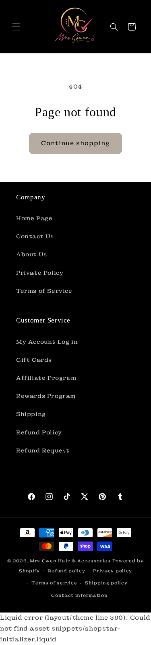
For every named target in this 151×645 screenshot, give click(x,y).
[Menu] (16, 27)
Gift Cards (34, 359)
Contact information (79, 595)
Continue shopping (75, 143)
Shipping (31, 414)
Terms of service (54, 583)
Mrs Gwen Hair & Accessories (70, 561)
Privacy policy (112, 571)
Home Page (34, 218)
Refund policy (66, 571)
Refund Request (42, 450)
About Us (31, 254)
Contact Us (35, 236)
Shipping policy (106, 583)
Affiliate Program (46, 377)
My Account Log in (47, 341)
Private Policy (39, 272)
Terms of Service (44, 290)
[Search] (114, 27)
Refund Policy (39, 432)
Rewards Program (46, 396)
